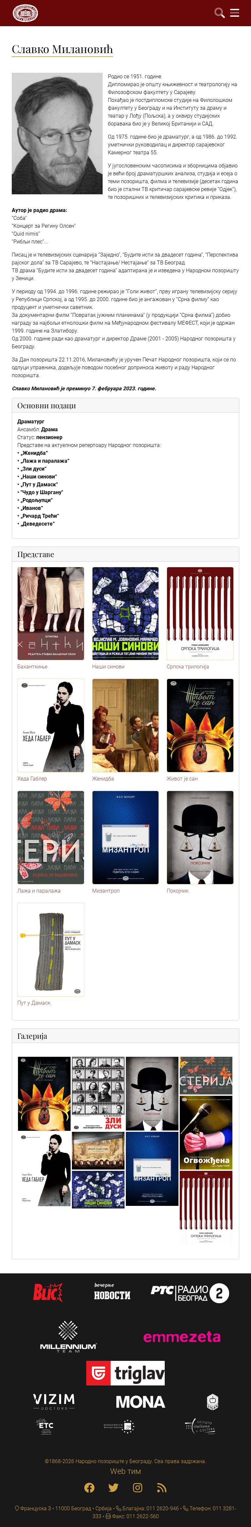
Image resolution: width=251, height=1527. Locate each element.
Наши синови (108, 667)
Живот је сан (182, 779)
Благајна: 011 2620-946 (150, 1508)
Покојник (178, 891)
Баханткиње (32, 667)
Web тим (125, 1471)
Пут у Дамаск (33, 1003)
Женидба (103, 779)
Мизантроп (106, 891)
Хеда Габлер (32, 779)
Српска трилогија (188, 667)
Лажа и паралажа (39, 891)
